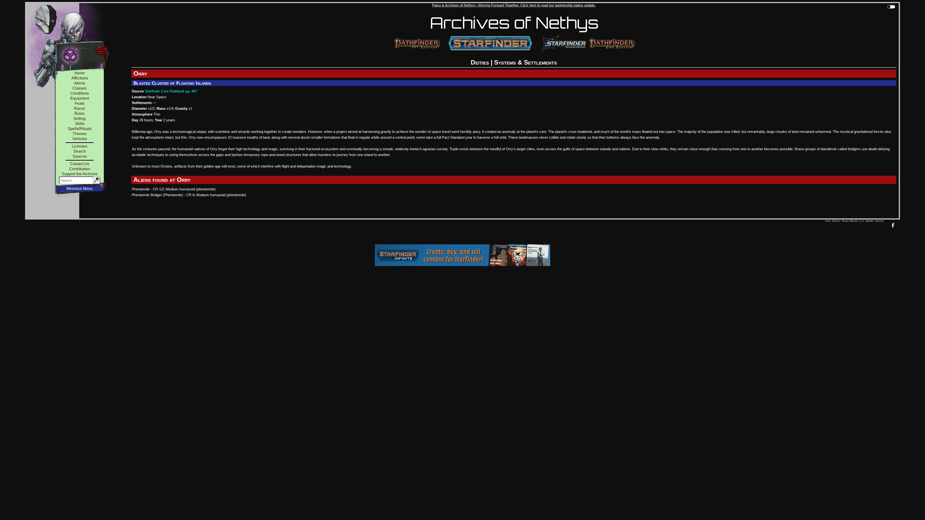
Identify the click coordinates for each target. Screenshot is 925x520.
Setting (79, 119)
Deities (480, 62)
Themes (79, 134)
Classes (79, 88)
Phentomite (141, 189)
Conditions (79, 93)
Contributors (79, 169)
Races (79, 108)
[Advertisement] (425, 233)
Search (79, 151)
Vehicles (79, 139)
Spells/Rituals (80, 129)
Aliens (79, 83)
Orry (140, 73)
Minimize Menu (79, 189)
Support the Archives (79, 174)
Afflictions (79, 78)
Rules (79, 113)
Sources (80, 156)
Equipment (79, 98)
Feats (79, 103)
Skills (79, 124)
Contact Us (79, 164)
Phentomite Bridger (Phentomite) (157, 195)
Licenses (79, 146)
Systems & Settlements (525, 62)
